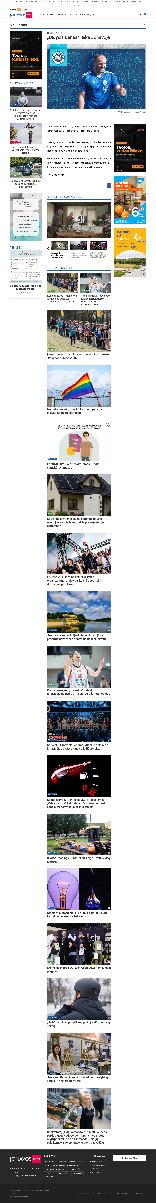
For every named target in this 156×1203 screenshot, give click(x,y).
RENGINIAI (48, 1173)
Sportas (122, 2)
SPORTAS (72, 1161)
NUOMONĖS (75, 1169)
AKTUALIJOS (49, 1161)
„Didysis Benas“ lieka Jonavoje (78, 37)
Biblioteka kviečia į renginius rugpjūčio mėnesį (25, 287)
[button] (21, 292)
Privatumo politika (99, 1165)
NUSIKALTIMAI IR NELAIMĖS (55, 1165)
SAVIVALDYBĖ (62, 1161)
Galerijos (78, 6)
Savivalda (53, 2)
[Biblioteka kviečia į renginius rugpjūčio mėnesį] (22, 266)
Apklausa (125, 1193)
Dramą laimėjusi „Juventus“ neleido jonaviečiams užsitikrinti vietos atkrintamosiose (95, 300)
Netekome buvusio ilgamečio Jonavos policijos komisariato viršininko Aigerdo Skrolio (25, 114)
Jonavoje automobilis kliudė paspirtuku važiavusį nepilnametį (26, 184)
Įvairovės (94, 2)
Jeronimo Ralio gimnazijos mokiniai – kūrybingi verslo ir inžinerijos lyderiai (78, 1079)
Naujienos (90, 1193)
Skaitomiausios (31, 2)
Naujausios (19, 2)
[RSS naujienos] (145, 25)
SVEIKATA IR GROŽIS (74, 1165)
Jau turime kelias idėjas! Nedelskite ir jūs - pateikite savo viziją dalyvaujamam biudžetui (77, 637)
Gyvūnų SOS (137, 1193)
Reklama (95, 1169)
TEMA (58, 1169)
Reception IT (24, 1196)
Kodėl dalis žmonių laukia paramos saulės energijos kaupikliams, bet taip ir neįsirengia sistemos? (75, 522)
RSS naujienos (98, 1172)
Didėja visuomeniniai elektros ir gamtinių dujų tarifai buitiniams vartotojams (77, 914)
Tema (60, 2)
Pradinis (80, 1193)
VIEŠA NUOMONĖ (76, 1173)
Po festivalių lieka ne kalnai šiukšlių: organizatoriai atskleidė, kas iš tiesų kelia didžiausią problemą (74, 580)
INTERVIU (65, 1169)
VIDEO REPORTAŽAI (61, 1173)
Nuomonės (85, 2)
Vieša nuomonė (103, 1193)
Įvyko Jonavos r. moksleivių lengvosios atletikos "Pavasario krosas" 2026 (62, 298)
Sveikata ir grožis (134, 2)
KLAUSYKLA (49, 1169)
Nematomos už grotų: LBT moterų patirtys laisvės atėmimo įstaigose (74, 411)
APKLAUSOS (82, 1161)
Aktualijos (43, 2)
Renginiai (115, 1193)
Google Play (131, 1158)
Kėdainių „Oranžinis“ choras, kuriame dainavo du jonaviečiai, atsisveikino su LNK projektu (78, 746)
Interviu (67, 2)
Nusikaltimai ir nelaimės (109, 2)
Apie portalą (97, 1161)
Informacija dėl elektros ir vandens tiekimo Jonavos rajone (25, 150)
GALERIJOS (49, 1177)
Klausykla (75, 2)
